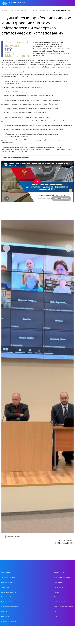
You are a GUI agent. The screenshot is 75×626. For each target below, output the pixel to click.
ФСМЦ (56, 616)
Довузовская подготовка (62, 577)
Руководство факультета (8, 577)
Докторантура (58, 597)
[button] (68, 248)
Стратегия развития (7, 602)
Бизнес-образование (60, 602)
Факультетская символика (9, 621)
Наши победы (5, 616)
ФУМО (56, 611)
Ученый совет (5, 587)
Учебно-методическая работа (63, 606)
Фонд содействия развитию (9, 606)
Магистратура (58, 587)
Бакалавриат (58, 582)
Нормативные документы (9, 592)
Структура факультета (8, 582)
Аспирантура (58, 592)
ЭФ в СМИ (4, 611)
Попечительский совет (8, 597)
